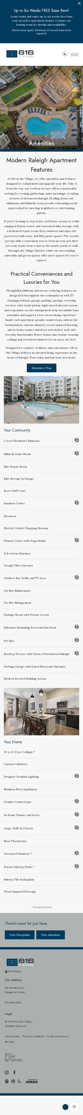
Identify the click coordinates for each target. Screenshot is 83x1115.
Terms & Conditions (33, 1036)
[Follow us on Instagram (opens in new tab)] (7, 1072)
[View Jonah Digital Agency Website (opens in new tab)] (31, 1081)
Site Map (9, 1041)
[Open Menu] (74, 54)
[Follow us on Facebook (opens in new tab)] (14, 1072)
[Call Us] (65, 55)
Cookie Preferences (58, 1036)
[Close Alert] (79, 4)
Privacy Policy (12, 1036)
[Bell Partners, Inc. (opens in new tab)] (13, 1060)
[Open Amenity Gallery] (77, 441)
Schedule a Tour (42, 368)
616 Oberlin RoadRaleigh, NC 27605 (15, 990)
